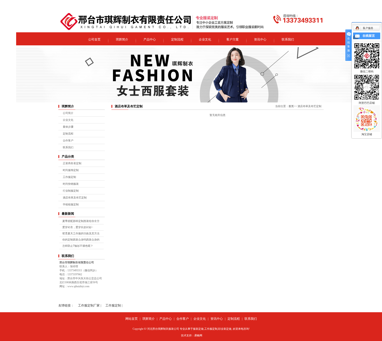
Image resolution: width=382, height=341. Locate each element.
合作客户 (68, 140)
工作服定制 (69, 177)
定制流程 (177, 39)
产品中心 (149, 39)
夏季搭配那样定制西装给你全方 (80, 221)
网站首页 (131, 318)
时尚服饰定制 (71, 170)
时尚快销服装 (71, 183)
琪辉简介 (122, 39)
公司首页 (94, 39)
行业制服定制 (71, 190)
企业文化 (205, 39)
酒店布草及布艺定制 (75, 197)
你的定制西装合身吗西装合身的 (80, 239)
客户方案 (232, 39)
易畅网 (198, 335)
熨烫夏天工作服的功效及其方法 (80, 233)
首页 (291, 106)
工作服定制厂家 (89, 305)
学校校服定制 (71, 204)
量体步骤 (68, 126)
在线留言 (369, 35)
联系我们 (288, 39)
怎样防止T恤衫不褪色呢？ (77, 245)
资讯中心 (260, 39)
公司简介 (68, 113)
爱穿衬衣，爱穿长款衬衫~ (77, 227)
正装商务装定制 (72, 163)
